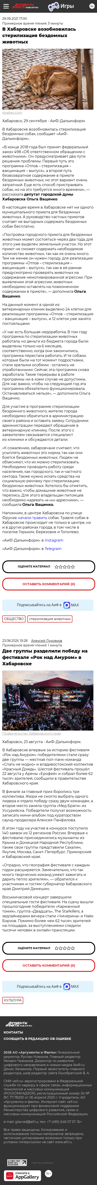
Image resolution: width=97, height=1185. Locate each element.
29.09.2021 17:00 (14, 19)
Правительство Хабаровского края (31, 733)
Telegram (53, 549)
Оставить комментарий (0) (49, 584)
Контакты (13, 1032)
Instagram (54, 540)
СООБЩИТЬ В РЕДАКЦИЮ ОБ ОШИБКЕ (37, 1039)
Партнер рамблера (42, 1162)
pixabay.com (12, 113)
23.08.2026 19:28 (15, 641)
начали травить (32, 518)
